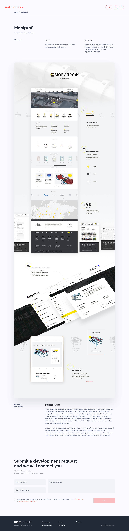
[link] (108, 7)
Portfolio (23, 12)
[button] (116, 7)
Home (16, 12)
